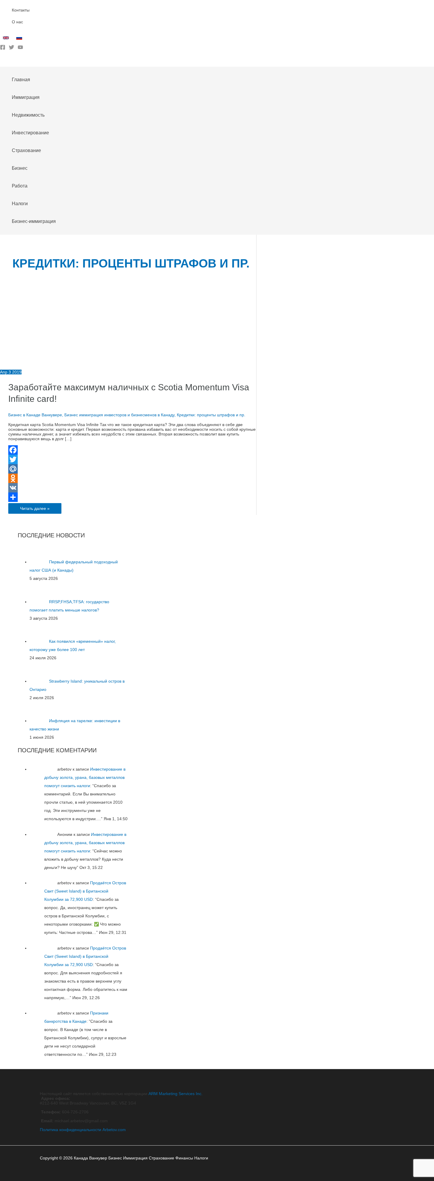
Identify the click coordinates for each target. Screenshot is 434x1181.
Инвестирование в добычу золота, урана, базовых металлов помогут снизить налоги (84, 777)
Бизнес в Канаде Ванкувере (35, 414)
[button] (2, 62)
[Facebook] (2, 48)
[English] (6, 39)
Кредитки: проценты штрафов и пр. (211, 414)
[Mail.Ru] (132, 469)
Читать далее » (35, 509)
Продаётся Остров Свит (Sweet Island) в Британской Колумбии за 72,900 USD (85, 891)
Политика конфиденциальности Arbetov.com (83, 1129)
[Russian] (20, 39)
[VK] (132, 487)
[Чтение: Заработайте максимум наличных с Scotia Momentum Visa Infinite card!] (92, 367)
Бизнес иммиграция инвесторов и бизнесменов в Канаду (119, 414)
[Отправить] (132, 497)
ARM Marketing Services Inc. (176, 1093)
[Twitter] (11, 48)
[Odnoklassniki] (132, 478)
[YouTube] (20, 48)
